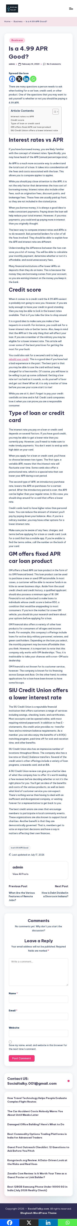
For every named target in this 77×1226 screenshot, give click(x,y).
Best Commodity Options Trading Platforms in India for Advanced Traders (37, 1135)
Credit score (17, 120)
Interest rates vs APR (22, 116)
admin (18, 867)
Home (7, 21)
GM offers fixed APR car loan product (31, 127)
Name (13, 993)
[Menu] (71, 8)
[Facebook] (12, 79)
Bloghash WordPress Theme (38, 1213)
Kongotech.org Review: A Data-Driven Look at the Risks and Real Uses (37, 1162)
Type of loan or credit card (25, 123)
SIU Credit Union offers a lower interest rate (34, 130)
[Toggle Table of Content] (54, 112)
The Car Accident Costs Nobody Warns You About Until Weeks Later (35, 1113)
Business (18, 21)
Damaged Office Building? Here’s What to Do (35, 1124)
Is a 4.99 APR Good (19, 848)
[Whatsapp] (33, 79)
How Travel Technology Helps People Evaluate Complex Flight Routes (37, 1099)
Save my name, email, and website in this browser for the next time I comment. (38, 1047)
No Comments (54, 64)
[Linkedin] (26, 79)
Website (14, 1027)
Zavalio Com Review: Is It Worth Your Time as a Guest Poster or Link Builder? (37, 1175)
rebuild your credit (19, 359)
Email (13, 1010)
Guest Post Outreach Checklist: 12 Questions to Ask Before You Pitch (38, 1149)
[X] (19, 79)
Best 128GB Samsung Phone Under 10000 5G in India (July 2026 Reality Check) (37, 1188)
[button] (20, 874)
